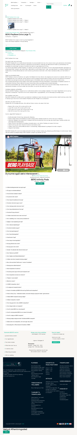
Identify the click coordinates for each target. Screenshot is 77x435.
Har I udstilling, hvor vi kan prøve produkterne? (18, 218)
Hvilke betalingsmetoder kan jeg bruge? (16, 187)
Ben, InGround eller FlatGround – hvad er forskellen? (19, 262)
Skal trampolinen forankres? (13, 268)
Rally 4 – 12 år (49, 371)
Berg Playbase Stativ (14, 32)
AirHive (33, 403)
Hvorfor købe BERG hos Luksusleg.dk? (16, 309)
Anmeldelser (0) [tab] (12, 55)
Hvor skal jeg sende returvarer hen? (15, 206)
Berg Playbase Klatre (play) (37, 369)
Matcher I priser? (11, 281)
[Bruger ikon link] (71, 5)
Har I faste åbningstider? (13, 234)
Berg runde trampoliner (65, 376)
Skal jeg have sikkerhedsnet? (14, 265)
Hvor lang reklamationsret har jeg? (15, 209)
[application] (17, 2)
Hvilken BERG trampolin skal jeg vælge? (16, 296)
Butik (23, 423)
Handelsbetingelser (64, 399)
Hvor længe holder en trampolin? (14, 306)
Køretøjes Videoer (50, 383)
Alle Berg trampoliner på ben (66, 365)
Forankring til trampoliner (37, 411)
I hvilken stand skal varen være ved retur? (17, 215)
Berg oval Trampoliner (65, 370)
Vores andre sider (64, 384)
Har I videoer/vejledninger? (13, 224)
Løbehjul (48, 374)
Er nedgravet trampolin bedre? (14, 287)
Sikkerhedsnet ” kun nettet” (37, 397)
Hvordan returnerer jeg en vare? (14, 203)
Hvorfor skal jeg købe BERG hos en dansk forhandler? (19, 312)
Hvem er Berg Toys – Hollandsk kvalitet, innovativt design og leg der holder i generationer (28, 293)
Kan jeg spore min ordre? (13, 246)
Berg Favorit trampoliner (65, 375)
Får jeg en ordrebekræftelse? (14, 190)
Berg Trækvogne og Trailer (37, 387)
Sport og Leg (8, 52)
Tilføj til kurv (13, 48)
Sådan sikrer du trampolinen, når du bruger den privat (20, 321)
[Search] (48, 7)
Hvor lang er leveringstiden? (13, 240)
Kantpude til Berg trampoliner (38, 400)
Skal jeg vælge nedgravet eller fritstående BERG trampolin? (21, 318)
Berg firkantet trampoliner (66, 372)
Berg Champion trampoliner (66, 373)
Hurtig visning (45, 175)
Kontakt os (56, 342)
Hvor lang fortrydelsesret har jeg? (15, 199)
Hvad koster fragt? (11, 237)
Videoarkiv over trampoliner (52, 381)
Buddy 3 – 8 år (49, 369)
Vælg (6, 431)
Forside (7, 32)
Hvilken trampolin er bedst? (13, 299)
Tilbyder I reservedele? (12, 278)
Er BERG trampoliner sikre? (13, 284)
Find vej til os (63, 398)
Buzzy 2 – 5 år (49, 367)
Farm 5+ (48, 372)
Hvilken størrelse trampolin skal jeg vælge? (17, 259)
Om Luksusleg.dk (63, 393)
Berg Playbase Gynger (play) (38, 367)
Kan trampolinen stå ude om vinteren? (16, 274)
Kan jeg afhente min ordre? (13, 243)
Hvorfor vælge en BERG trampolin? (15, 315)
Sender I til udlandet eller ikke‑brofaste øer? (17, 249)
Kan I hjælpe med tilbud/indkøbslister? (16, 256)
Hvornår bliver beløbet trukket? (14, 193)
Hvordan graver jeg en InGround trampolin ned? (18, 271)
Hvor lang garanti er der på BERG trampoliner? (18, 302)
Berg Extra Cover (35, 399)
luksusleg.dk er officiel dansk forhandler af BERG (18, 324)
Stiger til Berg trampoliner (37, 402)
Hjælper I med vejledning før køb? (15, 221)
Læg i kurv (39, 183)
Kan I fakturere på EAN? (12, 253)
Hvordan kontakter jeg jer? (13, 228)
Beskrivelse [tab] (10, 53)
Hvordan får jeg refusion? (13, 212)
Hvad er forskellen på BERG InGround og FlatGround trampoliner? (22, 290)
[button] (6, 15)
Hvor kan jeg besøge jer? (13, 231)
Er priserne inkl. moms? (12, 196)
